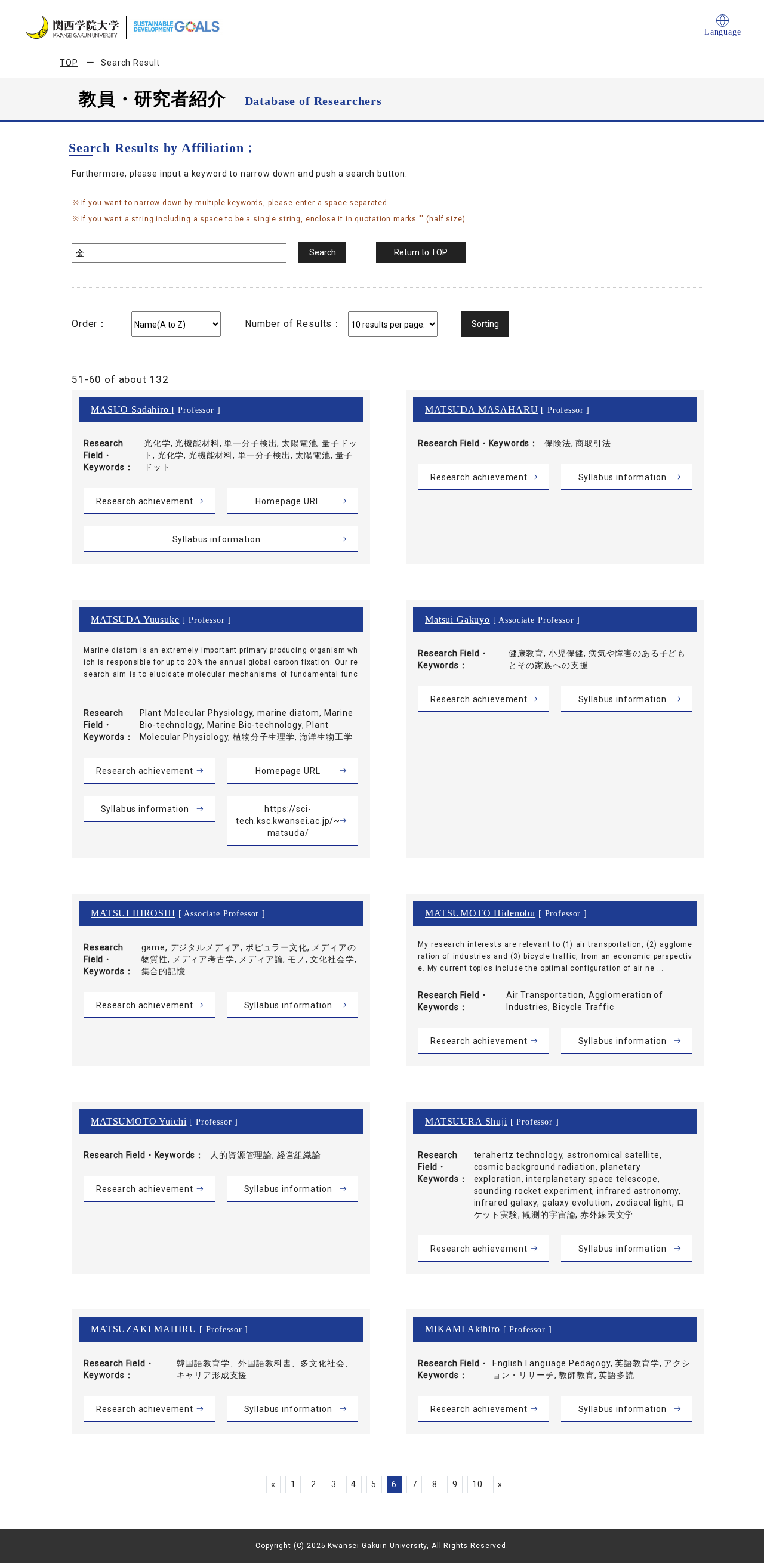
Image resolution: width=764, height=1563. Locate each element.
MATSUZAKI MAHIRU (143, 1329)
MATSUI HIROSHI (133, 913)
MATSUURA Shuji (466, 1121)
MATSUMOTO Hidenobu (480, 913)
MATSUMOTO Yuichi (138, 1121)
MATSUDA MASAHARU (481, 409)
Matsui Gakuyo (457, 619)
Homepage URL (287, 501)
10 (477, 1484)
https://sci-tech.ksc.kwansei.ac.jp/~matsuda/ (288, 821)
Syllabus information (216, 539)
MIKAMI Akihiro (462, 1329)
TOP (69, 62)
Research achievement (144, 501)
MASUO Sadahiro (131, 409)
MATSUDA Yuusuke (135, 619)
